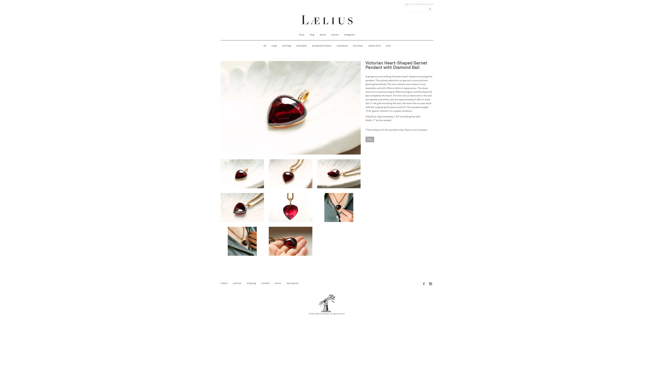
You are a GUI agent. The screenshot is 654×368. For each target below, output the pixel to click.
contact (265, 283)
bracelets (302, 45)
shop (301, 34)
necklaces (342, 45)
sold (388, 45)
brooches (358, 45)
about (323, 34)
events (335, 34)
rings (274, 45)
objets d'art (374, 45)
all (264, 45)
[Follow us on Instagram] (430, 284)
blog (312, 34)
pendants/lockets (321, 45)
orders (224, 283)
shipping (251, 283)
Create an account (423, 4)
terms (278, 283)
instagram (349, 34)
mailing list (292, 283)
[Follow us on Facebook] (424, 284)
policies (237, 283)
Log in (408, 4)
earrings (286, 45)
